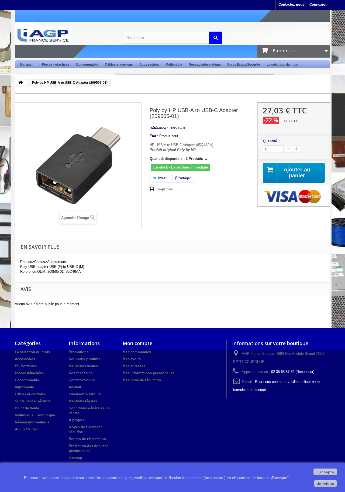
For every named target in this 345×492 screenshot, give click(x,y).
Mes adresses (134, 366)
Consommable (87, 64)
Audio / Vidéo (26, 429)
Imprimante (24, 387)
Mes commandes (137, 352)
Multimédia (173, 64)
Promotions (78, 352)
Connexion (318, 4)
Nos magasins (80, 373)
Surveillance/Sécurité (243, 64)
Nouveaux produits (84, 359)
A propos (76, 420)
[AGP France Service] (65, 35)
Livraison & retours (85, 394)
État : (154, 136)
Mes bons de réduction (142, 380)
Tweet (161, 178)
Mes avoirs (132, 359)
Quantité (270, 141)
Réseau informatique (205, 64)
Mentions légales (83, 401)
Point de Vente (27, 408)
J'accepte (325, 472)
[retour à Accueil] (20, 82)
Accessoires (149, 64)
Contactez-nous (291, 4)
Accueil (75, 387)
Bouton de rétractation (87, 439)
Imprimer (165, 189)
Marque (24, 65)
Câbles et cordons (119, 64)
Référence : (159, 128)
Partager (184, 178)
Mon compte (138, 343)
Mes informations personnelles (148, 373)
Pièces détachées (56, 64)
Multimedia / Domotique (35, 415)
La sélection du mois (282, 64)
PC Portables (26, 366)
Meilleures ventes (83, 366)
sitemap (75, 458)
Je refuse (325, 483)
